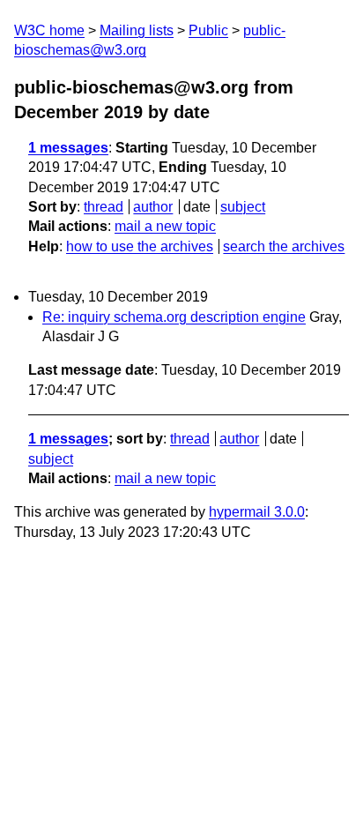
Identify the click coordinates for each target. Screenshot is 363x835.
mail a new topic (165, 226)
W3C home (49, 30)
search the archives (283, 246)
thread (103, 206)
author (153, 206)
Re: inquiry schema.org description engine (174, 316)
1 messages (68, 147)
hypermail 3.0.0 (257, 511)
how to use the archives (139, 246)
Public (208, 30)
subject (242, 206)
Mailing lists (137, 30)
